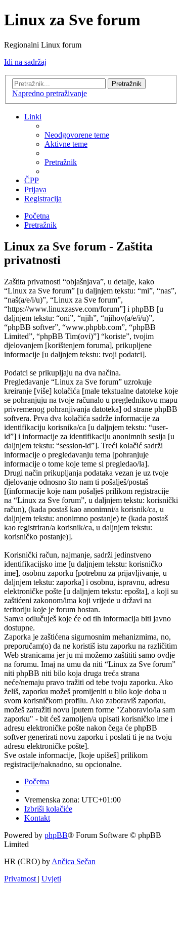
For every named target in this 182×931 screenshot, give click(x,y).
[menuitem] (76, 135)
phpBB (56, 835)
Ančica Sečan (74, 861)
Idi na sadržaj (25, 62)
